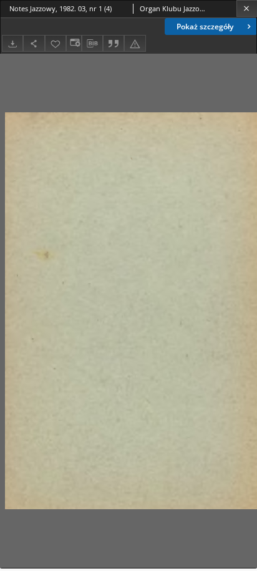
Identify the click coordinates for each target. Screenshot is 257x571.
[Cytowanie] (113, 43)
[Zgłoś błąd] (134, 43)
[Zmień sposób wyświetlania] (73, 43)
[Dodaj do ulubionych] (55, 43)
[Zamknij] (246, 8)
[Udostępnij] (33, 43)
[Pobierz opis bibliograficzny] (92, 43)
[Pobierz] (12, 43)
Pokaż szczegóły (205, 26)
